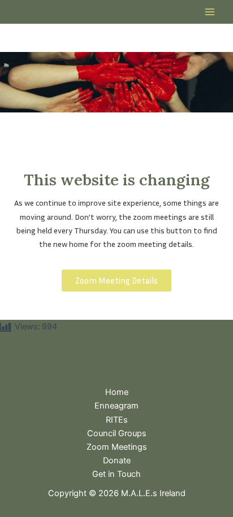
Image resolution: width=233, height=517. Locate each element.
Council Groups (116, 433)
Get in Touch (116, 474)
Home (116, 392)
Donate (117, 460)
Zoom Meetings (117, 447)
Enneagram (116, 406)
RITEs (117, 420)
